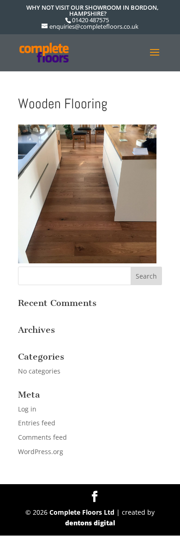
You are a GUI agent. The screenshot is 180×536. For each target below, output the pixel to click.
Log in (27, 409)
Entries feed (36, 422)
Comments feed (42, 437)
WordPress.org (40, 451)
